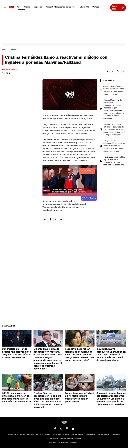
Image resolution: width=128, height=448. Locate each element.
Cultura (95, 7)
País (18, 7)
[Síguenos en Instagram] (67, 429)
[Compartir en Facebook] (112, 71)
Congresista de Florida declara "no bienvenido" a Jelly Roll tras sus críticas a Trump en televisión (114, 90)
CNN (8, 73)
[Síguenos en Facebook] (55, 429)
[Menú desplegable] (5, 7)
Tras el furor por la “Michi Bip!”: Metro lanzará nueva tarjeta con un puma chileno (79, 397)
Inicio (4, 49)
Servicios (21, 9)
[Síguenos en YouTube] (73, 429)
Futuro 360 (84, 7)
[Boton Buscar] (107, 8)
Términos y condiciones (60, 434)
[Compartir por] (124, 71)
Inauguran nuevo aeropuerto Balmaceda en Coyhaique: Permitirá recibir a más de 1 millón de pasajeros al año (114, 145)
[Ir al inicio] (11, 8)
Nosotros (30, 434)
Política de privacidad (43, 434)
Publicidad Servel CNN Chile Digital (83, 434)
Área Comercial (13, 434)
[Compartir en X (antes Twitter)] (118, 71)
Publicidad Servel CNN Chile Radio (108, 434)
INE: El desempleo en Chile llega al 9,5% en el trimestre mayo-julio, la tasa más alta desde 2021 (114, 161)
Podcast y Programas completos (60, 7)
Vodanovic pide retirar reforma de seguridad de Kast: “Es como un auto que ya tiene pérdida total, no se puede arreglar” (114, 129)
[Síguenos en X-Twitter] (61, 429)
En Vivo (22, 434)
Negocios (38, 7)
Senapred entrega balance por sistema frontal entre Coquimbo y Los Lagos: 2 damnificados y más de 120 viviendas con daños (111, 399)
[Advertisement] (21, 222)
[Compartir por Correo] (107, 71)
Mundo (27, 7)
